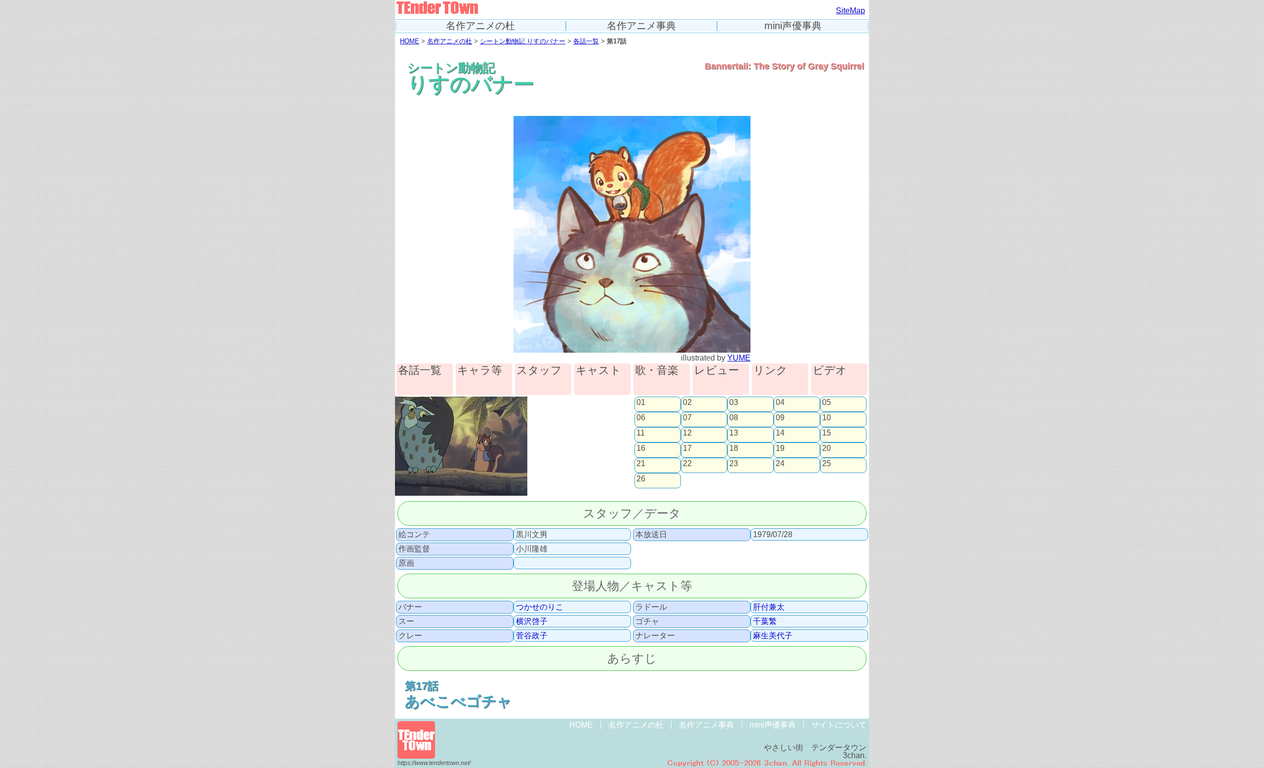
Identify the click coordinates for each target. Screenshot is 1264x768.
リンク (770, 370)
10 (826, 418)
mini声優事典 (793, 26)
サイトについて (839, 725)
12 (687, 433)
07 (687, 418)
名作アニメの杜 (480, 26)
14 (780, 433)
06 (640, 418)
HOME (409, 41)
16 (640, 448)
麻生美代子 (772, 636)
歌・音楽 (656, 370)
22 (687, 464)
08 (733, 418)
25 (826, 464)
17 (687, 448)
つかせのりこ (539, 607)
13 (733, 433)
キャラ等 (479, 370)
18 (733, 448)
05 (826, 402)
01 (640, 402)
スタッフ (539, 370)
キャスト (598, 370)
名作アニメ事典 (641, 26)
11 (640, 433)
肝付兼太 (769, 607)
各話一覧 (586, 41)
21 (640, 464)
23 (733, 464)
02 (687, 402)
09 (780, 418)
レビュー (716, 370)
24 (780, 464)
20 (826, 448)
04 (780, 402)
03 (733, 402)
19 (780, 448)
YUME (738, 358)
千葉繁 (765, 621)
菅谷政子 (532, 636)
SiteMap (850, 10)
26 (640, 479)
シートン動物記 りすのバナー (522, 41)
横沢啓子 (532, 621)
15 (826, 433)
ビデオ (830, 370)
